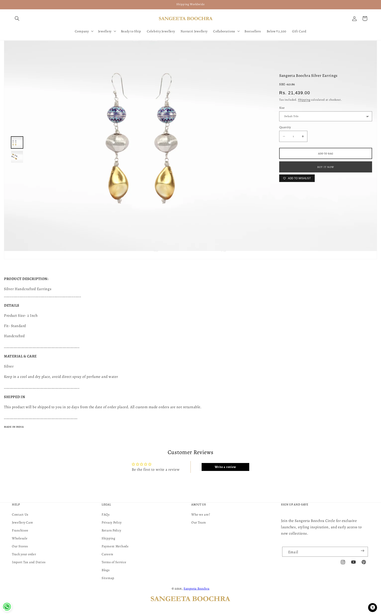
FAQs (106, 514)
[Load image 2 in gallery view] (17, 157)
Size (282, 108)
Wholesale (19, 538)
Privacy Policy (112, 522)
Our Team (198, 522)
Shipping (304, 100)
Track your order (24, 554)
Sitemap (108, 578)
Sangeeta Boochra (197, 588)
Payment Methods (115, 546)
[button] (17, 18)
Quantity (285, 127)
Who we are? (200, 514)
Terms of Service (114, 562)
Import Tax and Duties (29, 562)
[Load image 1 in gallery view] (17, 142)
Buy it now (325, 167)
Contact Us (20, 514)
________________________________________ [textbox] (42, 295)
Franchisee (20, 530)
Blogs (106, 570)
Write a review (225, 467)
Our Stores (20, 546)
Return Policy (111, 530)
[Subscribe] (362, 550)
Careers (107, 554)
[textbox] (190, 292)
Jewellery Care (22, 522)
